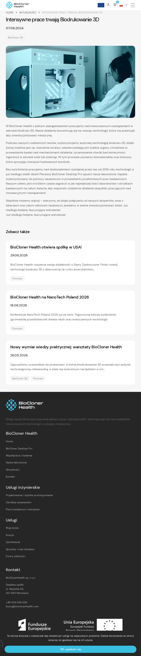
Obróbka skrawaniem (18, 502)
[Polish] (122, 5)
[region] (70, 643)
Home (9, 12)
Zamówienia (13, 542)
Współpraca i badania (19, 455)
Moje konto (12, 528)
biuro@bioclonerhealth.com (22, 606)
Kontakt (10, 476)
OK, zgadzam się (70, 649)
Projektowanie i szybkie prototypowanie (29, 495)
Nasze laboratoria (16, 462)
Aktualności (27, 12)
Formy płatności (15, 556)
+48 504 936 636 (16, 602)
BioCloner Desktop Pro (19, 448)
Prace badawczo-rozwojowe (22, 509)
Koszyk (10, 535)
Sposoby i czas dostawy (20, 549)
